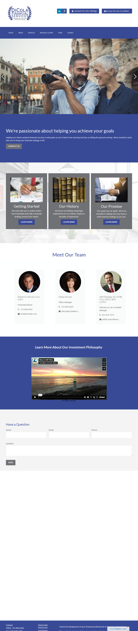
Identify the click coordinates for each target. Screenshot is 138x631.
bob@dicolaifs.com (29, 314)
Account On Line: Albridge (85, 11)
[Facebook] (64, 11)
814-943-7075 (108, 315)
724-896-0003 (67, 307)
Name (8, 430)
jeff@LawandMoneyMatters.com (111, 319)
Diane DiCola (65, 297)
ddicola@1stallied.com (70, 311)
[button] (11, 33)
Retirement (43, 628)
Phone (94, 430)
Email (51, 430)
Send (10, 462)
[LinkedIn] (59, 11)
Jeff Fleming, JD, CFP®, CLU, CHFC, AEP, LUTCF (110, 299)
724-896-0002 (26, 309)
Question (10, 444)
